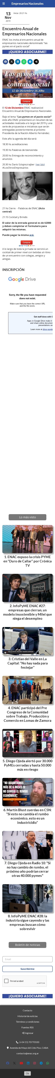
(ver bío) (40, 164)
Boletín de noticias (27, 944)
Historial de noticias (27, 1016)
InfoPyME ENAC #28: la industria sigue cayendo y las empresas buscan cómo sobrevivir (27, 922)
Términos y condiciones (27, 1021)
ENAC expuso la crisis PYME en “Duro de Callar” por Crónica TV (27, 561)
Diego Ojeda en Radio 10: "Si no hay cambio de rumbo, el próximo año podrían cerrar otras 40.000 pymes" (28, 869)
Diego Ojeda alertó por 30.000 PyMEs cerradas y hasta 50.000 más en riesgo (28, 765)
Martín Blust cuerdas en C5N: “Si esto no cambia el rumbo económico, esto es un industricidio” (29, 816)
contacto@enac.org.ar (27, 1053)
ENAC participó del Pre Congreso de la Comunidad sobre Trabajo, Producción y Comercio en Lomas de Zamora (27, 714)
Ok (27, 1073)
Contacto (27, 1010)
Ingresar (29, 1033)
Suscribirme (27, 969)
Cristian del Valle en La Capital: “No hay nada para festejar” (27, 663)
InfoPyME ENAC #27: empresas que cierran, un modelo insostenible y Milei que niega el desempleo (27, 612)
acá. (31, 235)
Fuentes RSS (27, 1027)
